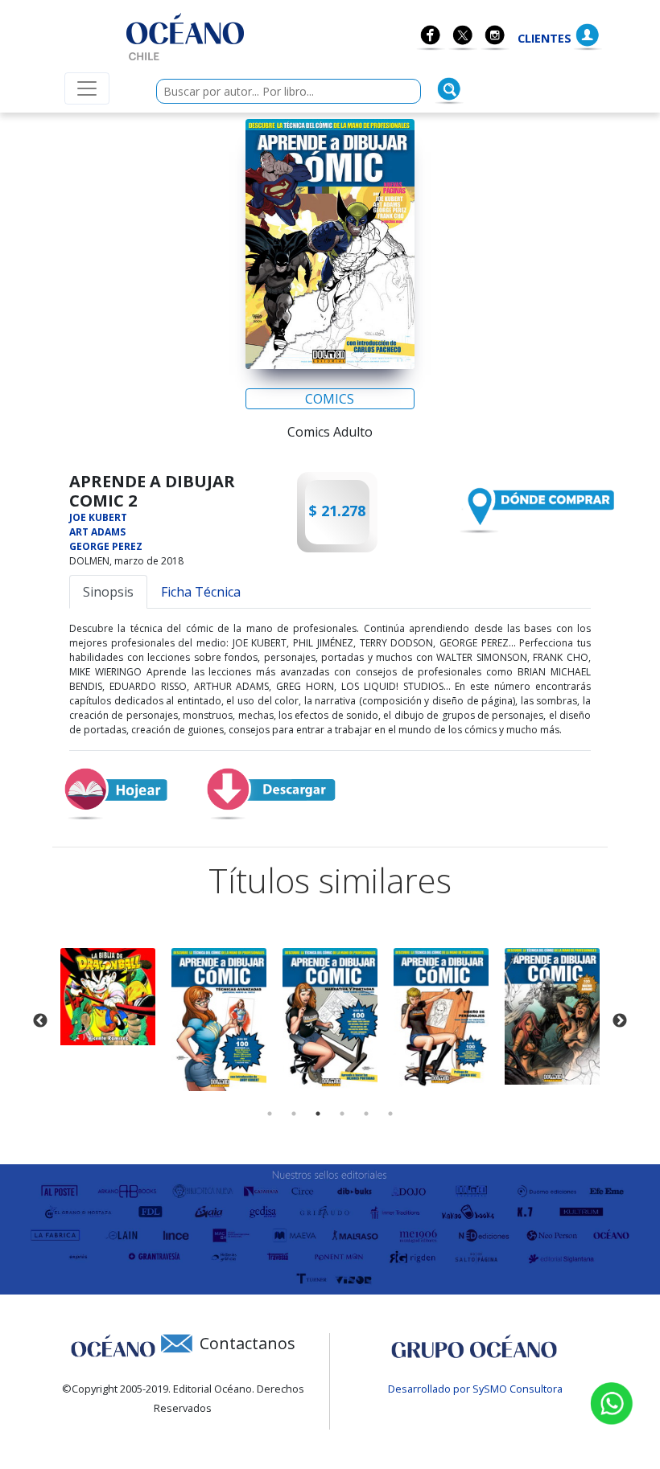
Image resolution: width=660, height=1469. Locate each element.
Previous (40, 1021)
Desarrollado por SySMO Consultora (475, 1388)
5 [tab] (366, 1114)
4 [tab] (342, 1114)
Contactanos (247, 1343)
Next (620, 1021)
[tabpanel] (107, 996)
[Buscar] (449, 89)
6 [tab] (390, 1114)
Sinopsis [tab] (108, 592)
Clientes (544, 38)
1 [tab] (270, 1114)
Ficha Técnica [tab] (201, 592)
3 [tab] (318, 1114)
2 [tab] (294, 1114)
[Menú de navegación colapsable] (86, 88)
